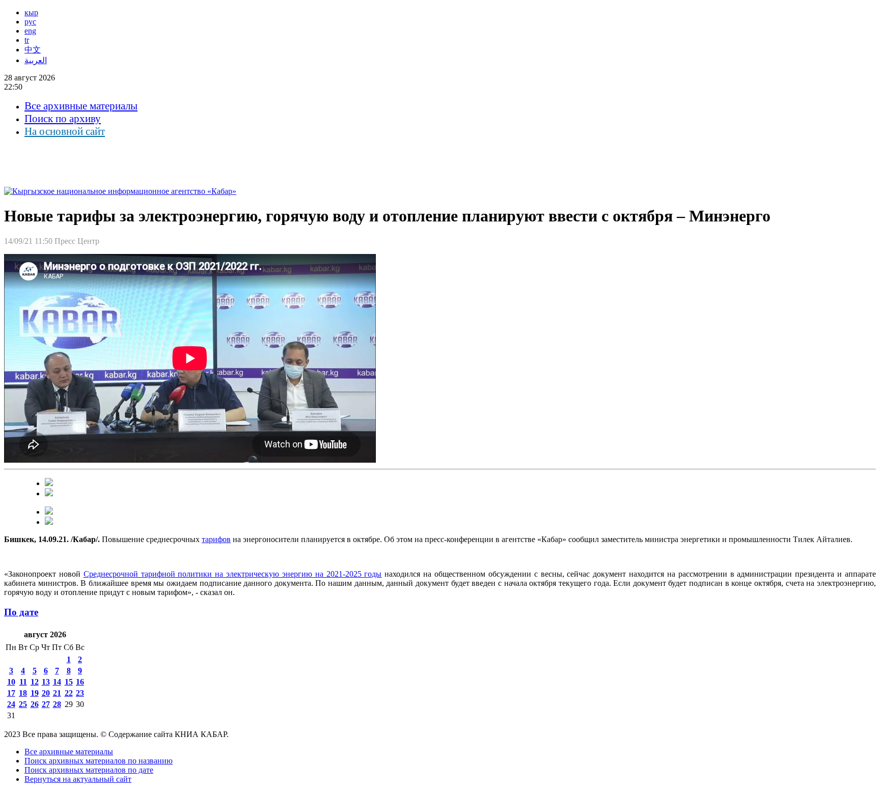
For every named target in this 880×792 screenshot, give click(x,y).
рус (30, 21)
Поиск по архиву (62, 118)
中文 (32, 49)
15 (69, 681)
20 (46, 693)
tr (26, 40)
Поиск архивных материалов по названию (98, 760)
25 (23, 704)
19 (35, 693)
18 (23, 693)
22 (69, 693)
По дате (21, 612)
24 (11, 704)
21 (57, 693)
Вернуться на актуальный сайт (77, 779)
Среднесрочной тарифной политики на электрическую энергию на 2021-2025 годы (233, 574)
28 (57, 704)
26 (35, 704)
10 (11, 681)
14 (57, 681)
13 (46, 681)
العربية (35, 60)
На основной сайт (64, 131)
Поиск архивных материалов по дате (88, 770)
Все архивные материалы (81, 106)
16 (80, 681)
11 (23, 681)
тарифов (216, 539)
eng (30, 30)
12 (35, 681)
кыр (31, 12)
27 (46, 704)
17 (11, 693)
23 (80, 693)
